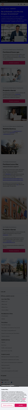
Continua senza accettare (7, 385)
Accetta (21, 405)
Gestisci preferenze (8, 405)
